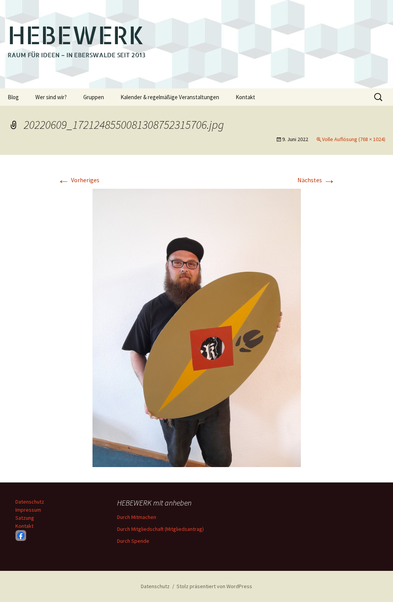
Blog (13, 97)
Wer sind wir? (51, 97)
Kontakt (245, 97)
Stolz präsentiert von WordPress (214, 586)
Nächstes (316, 180)
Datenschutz (29, 501)
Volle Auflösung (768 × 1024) (353, 139)
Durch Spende (133, 540)
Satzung (24, 517)
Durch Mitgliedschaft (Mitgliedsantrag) (160, 529)
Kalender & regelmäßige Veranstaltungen (170, 97)
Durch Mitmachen (136, 517)
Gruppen (93, 97)
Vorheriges (78, 180)
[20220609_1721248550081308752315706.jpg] (196, 327)
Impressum (28, 509)
